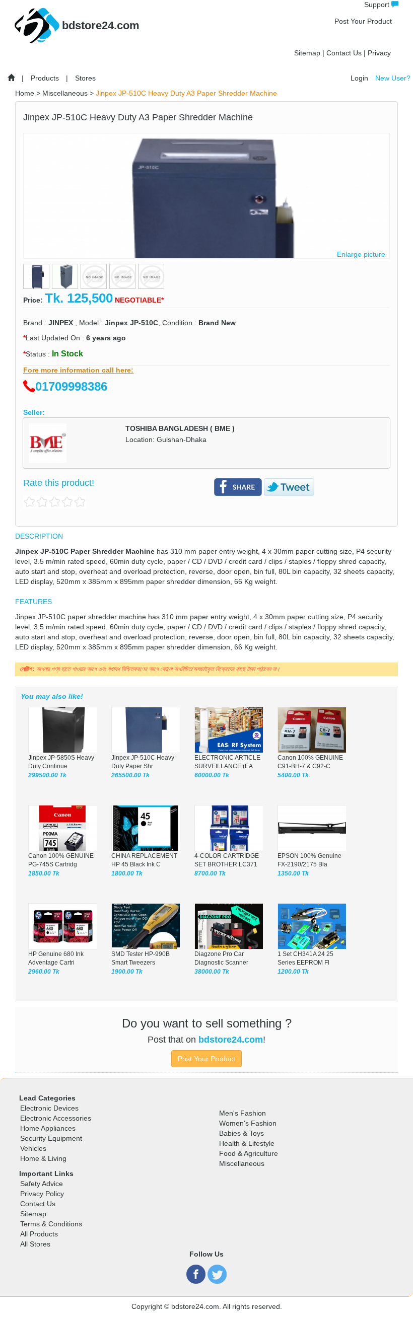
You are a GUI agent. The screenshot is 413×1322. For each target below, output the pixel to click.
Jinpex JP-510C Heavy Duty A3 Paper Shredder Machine (186, 93)
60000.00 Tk (211, 775)
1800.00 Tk (127, 873)
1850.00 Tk (43, 873)
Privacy (379, 53)
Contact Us (344, 53)
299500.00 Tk (47, 775)
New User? (392, 78)
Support (377, 5)
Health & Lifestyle (246, 1143)
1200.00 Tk (293, 971)
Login (359, 78)
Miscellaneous (65, 93)
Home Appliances (48, 1128)
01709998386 (71, 386)
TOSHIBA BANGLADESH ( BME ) (180, 428)
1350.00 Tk (293, 873)
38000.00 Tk (211, 971)
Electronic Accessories (55, 1118)
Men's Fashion (242, 1113)
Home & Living (43, 1158)
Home (24, 93)
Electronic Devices (49, 1108)
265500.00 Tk (130, 775)
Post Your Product (363, 21)
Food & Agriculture (248, 1153)
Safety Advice (41, 1184)
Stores (85, 78)
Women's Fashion (248, 1123)
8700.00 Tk (210, 873)
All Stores (35, 1244)
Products (45, 78)
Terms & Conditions (51, 1224)
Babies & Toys (241, 1133)
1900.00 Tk (127, 971)
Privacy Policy (42, 1194)
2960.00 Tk (43, 971)
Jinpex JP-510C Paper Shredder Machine (85, 551)
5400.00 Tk (293, 775)
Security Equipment (51, 1138)
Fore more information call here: (78, 370)
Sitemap (307, 53)
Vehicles (33, 1148)
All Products (39, 1234)
